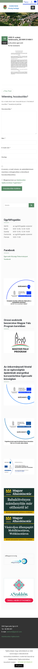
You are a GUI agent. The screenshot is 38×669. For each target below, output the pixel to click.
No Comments (15, 46)
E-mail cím (6, 148)
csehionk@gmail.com (14, 632)
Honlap (4, 157)
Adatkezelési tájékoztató (10, 636)
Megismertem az (14, 181)
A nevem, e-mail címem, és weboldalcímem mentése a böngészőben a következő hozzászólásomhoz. (17, 172)
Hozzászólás (7, 109)
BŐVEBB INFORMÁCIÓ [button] (25, 662)
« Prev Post (7, 91)
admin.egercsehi (17, 43)
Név (3, 138)
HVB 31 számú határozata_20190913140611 (20, 38)
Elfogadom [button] (19, 665)
